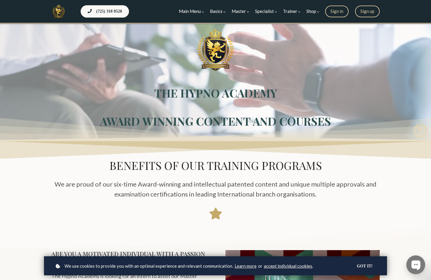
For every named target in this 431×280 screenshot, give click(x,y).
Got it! (365, 266)
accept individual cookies (288, 266)
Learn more (246, 266)
